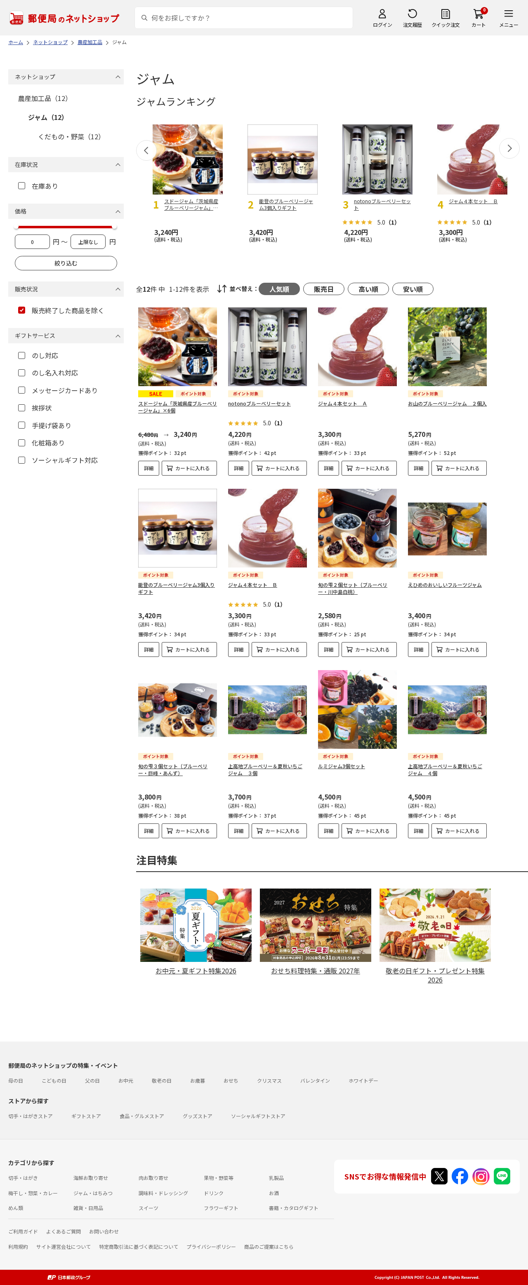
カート (478, 24)
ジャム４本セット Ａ (342, 403)
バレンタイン (315, 1080)
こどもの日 (54, 1080)
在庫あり (45, 186)
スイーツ (148, 1207)
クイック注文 (445, 24)
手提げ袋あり (51, 425)
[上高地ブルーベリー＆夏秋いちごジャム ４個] (447, 709)
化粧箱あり (48, 443)
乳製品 (276, 1177)
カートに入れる (192, 467)
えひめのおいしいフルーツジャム (445, 584)
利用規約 (18, 1246)
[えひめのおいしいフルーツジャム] (447, 528)
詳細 (149, 467)
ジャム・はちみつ (93, 1192)
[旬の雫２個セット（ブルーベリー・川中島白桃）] (357, 528)
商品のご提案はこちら (269, 1246)
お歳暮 (197, 1080)
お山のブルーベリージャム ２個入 (447, 403)
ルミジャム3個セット (341, 765)
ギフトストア (86, 1115)
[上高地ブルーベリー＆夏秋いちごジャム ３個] (267, 709)
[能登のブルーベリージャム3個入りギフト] (177, 528)
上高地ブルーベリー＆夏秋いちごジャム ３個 (265, 769)
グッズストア (197, 1115)
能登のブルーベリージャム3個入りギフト (176, 588)
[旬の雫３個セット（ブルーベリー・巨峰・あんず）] (177, 709)
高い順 (368, 289)
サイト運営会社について (63, 1246)
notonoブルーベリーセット (259, 403)
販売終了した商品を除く (68, 310)
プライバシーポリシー (211, 1246)
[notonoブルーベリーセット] (267, 346)
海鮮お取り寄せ (90, 1177)
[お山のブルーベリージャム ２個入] (447, 346)
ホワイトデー (363, 1080)
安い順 (413, 289)
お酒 (274, 1192)
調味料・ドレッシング (163, 1192)
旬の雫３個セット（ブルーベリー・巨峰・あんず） (172, 769)
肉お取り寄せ (153, 1177)
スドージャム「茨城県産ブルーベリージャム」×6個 (177, 407)
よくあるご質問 (63, 1231)
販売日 (324, 289)
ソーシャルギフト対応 (65, 460)
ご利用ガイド (23, 1231)
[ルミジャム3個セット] (357, 709)
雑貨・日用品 (88, 1207)
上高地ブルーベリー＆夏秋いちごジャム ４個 (445, 769)
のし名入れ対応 (55, 373)
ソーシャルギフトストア (258, 1115)
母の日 (15, 1080)
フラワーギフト (221, 1207)
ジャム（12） (48, 117)
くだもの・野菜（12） (71, 136)
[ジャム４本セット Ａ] (357, 346)
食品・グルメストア (142, 1115)
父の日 (92, 1080)
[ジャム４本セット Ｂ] (267, 528)
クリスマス (269, 1080)
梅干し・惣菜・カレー (33, 1192)
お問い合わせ (104, 1231)
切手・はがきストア (30, 1115)
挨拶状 (42, 408)
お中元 (125, 1080)
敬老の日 (162, 1080)
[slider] (16, 226)
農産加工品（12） (45, 98)
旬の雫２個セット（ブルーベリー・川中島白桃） (352, 588)
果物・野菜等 (218, 1177)
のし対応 (45, 355)
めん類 (15, 1207)
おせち (231, 1080)
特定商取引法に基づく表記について (138, 1246)
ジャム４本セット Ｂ (252, 584)
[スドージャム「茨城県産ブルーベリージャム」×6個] (177, 346)
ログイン (382, 24)
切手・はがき (23, 1177)
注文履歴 (412, 24)
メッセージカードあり (65, 390)
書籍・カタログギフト (293, 1207)
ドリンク (214, 1192)
